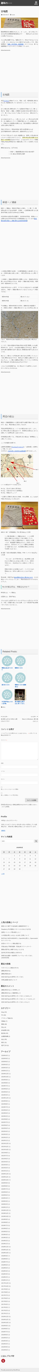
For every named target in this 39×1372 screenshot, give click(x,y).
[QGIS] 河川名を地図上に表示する (11, 952)
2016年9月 (4, 1325)
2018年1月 (4, 1280)
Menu (36, 4)
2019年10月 (5, 1216)
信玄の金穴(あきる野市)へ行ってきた (12, 977)
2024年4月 (4, 1095)
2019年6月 (4, 1228)
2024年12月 (5, 1073)
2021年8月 (4, 1152)
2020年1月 (4, 1207)
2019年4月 (4, 1234)
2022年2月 (4, 1137)
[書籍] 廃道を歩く (6, 973)
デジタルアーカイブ (17, 447)
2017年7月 (4, 1295)
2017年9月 (4, 1289)
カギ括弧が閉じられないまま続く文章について (15, 935)
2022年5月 (4, 1128)
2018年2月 (4, 1277)
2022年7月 (4, 1122)
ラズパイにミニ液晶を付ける (10, 967)
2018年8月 (4, 1259)
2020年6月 (4, 1192)
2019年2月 (4, 1240)
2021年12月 (5, 1143)
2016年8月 (4, 1328)
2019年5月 (4, 1231)
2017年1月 (4, 1313)
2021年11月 (4, 1146)
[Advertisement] (19, 70)
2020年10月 (5, 1180)
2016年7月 (4, 1331)
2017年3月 (4, 1307)
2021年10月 (5, 1149)
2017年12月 (5, 1283)
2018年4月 (4, 1271)
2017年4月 (4, 1304)
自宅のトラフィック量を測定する (11, 943)
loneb (13, 14)
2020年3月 (4, 1201)
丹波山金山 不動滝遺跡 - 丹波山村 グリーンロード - (16, 946)
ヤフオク (6, 100)
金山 (4, 707)
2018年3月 (4, 1274)
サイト (3, 779)
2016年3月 (4, 1341)
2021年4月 (4, 1161)
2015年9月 (4, 1347)
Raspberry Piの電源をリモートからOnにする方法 (16, 929)
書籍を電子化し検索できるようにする (12, 949)
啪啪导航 (15, 993)
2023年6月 (4, 1110)
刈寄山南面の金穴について (9, 980)
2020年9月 (4, 1183)
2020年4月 (4, 1198)
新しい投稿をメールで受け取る (9, 795)
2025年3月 (4, 1067)
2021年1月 (4, 1171)
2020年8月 (4, 1186)
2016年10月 (5, 1322)
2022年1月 (4, 1140)
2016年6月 (4, 1334)
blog (2, 1012)
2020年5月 (4, 1195)
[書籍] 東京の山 (5, 970)
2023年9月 (4, 1101)
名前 (2, 763)
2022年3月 (4, 1134)
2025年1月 (4, 1070)
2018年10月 (5, 1252)
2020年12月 (5, 1174)
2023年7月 (4, 1107)
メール (3, 771)
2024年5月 (4, 1092)
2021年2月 (4, 1167)
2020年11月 (4, 1177)
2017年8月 (4, 1292)
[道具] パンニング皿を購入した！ (11, 932)
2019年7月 (4, 1225)
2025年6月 (4, 1061)
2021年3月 (4, 1164)
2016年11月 (4, 1319)
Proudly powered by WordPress (10, 1370)
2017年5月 (4, 1301)
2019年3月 (4, 1237)
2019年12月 (5, 1210)
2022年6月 (4, 1125)
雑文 (2, 1042)
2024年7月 (4, 1086)
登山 (2, 1027)
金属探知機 (4, 1036)
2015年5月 (4, 1350)
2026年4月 (4, 1055)
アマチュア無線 (6, 1018)
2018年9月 (4, 1256)
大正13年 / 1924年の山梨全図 (17, 451)
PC (2, 1015)
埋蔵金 (3, 1021)
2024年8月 (4, 1083)
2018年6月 (4, 1265)
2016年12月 (5, 1316)
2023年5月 (4, 1113)
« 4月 (3, 873)
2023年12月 (5, 1098)
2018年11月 (4, 1249)
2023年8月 (4, 1104)
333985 (14, 990)
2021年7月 (4, 1155)
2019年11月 (4, 1213)
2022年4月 (4, 1131)
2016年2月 (4, 1344)
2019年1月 (4, 1243)
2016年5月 (4, 1337)
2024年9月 (4, 1079)
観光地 (3, 1033)
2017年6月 (4, 1298)
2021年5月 (4, 1158)
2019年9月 (4, 1219)
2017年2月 (4, 1310)
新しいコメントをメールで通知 (9, 789)
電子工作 (4, 1045)
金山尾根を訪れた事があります (23, 577)
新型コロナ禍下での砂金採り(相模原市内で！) (15, 926)
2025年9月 (4, 1058)
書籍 (2, 1024)
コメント (4, 740)
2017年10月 (5, 1286)
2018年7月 (4, 1262)
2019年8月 (4, 1222)
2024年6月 (4, 1089)
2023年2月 (4, 1116)
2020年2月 (4, 1204)
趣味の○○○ (6, 3)
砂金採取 (4, 1030)
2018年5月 (4, 1268)
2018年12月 (5, 1246)
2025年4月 (4, 1064)
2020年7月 (4, 1189)
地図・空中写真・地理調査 (15, 44)
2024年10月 (5, 1076)
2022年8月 (4, 1119)
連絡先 (3, 830)
